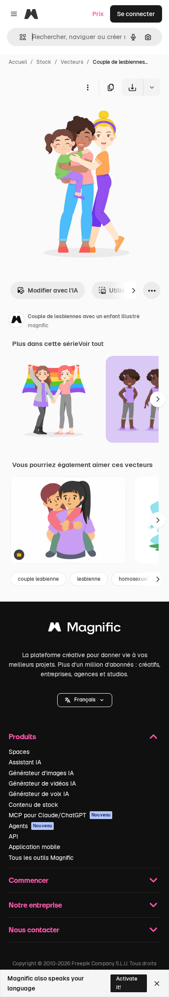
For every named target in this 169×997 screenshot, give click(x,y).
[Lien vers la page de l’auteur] (16, 321)
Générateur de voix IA (39, 794)
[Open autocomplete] (19, 37)
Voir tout (91, 344)
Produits (22, 736)
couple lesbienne (38, 579)
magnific (38, 325)
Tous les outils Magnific (41, 858)
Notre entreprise (35, 904)
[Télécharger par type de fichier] (151, 87)
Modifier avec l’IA (53, 290)
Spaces (19, 752)
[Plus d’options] (87, 87)
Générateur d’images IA (41, 773)
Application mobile (34, 847)
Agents (30, 826)
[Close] (157, 983)
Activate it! (126, 982)
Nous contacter (34, 929)
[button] (84, 700)
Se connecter (136, 14)
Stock (43, 62)
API (13, 836)
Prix (98, 14)
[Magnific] (84, 629)
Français (84, 699)
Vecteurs (72, 62)
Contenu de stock (33, 805)
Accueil (18, 62)
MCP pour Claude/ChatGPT (59, 815)
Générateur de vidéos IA (42, 783)
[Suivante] (133, 290)
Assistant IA (25, 762)
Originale (57, 116)
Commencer (29, 880)
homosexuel (133, 579)
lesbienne (89, 579)
